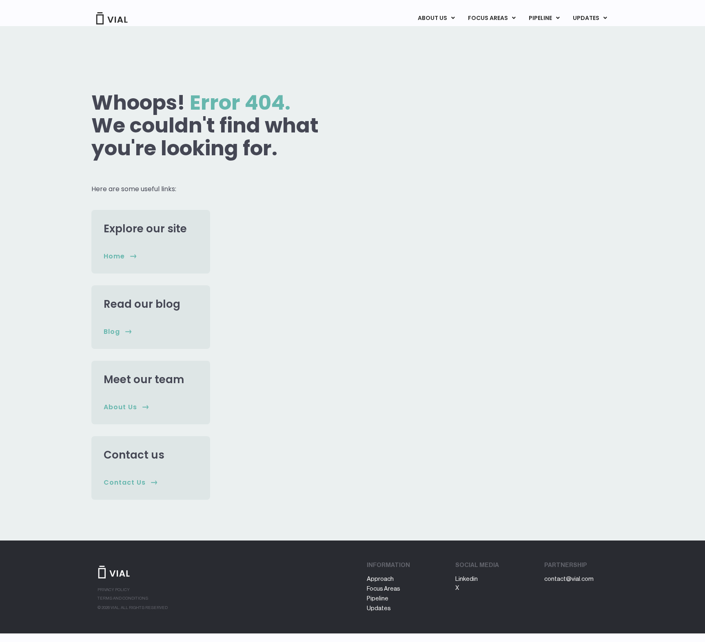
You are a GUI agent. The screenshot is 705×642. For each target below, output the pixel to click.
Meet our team (144, 379)
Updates (586, 18)
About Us (432, 18)
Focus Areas (488, 18)
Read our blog (142, 304)
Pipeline (540, 18)
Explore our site (145, 228)
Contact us (134, 455)
